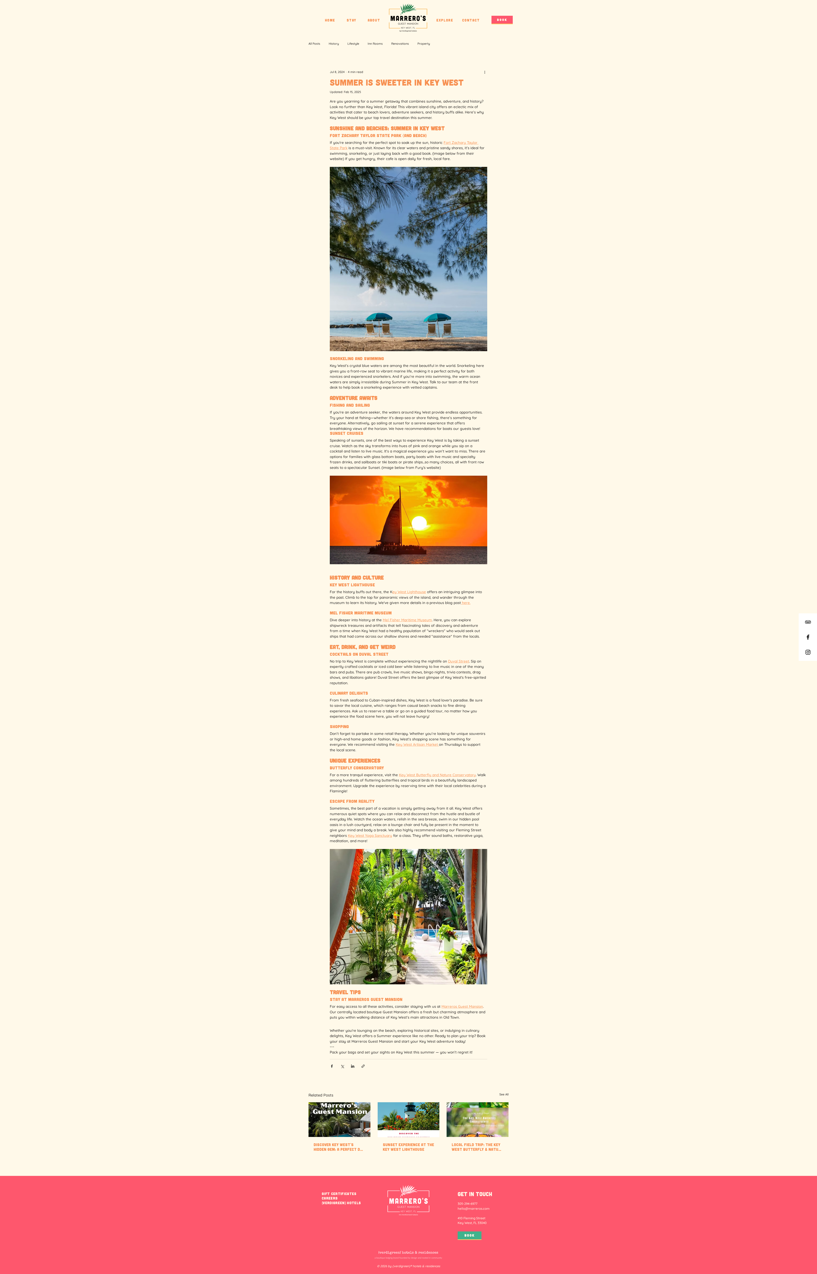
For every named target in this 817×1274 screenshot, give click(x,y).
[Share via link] (363, 1066)
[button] (351, 20)
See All (503, 1094)
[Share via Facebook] (332, 1066)
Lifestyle (353, 44)
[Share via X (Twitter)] (342, 1066)
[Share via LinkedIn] (353, 1066)
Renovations (400, 44)
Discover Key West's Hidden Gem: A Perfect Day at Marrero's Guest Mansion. (339, 1147)
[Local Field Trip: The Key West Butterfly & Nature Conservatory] (477, 1119)
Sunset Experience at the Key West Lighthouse (408, 1147)
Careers (330, 1198)
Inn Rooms (375, 44)
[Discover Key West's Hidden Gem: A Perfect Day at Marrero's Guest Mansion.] (339, 1119)
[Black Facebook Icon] (808, 637)
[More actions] (484, 71)
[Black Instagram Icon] (808, 652)
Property (423, 44)
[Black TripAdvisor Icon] (808, 622)
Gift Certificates (339, 1193)
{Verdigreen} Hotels (341, 1203)
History (334, 44)
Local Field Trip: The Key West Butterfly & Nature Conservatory (477, 1147)
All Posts (314, 44)
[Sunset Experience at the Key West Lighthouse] (409, 1119)
